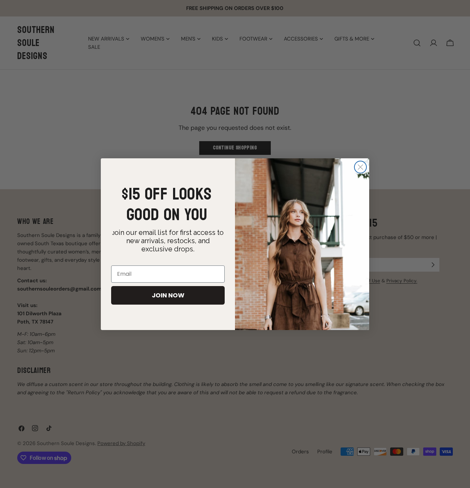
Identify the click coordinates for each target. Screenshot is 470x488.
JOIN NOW (168, 295)
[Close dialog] (360, 167)
